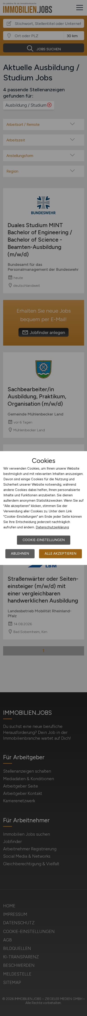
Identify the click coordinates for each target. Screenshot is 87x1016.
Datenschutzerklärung (52, 527)
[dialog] (43, 508)
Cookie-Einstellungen (44, 540)
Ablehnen (20, 554)
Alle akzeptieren (60, 554)
